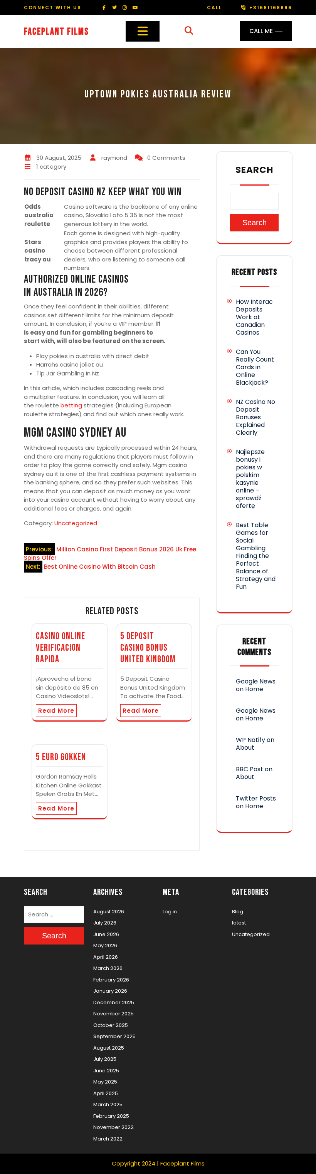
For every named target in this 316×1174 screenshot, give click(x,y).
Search (254, 170)
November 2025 (113, 1013)
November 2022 (113, 1127)
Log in (170, 911)
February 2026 (111, 979)
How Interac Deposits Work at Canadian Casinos (254, 317)
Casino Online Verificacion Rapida (60, 647)
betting (71, 405)
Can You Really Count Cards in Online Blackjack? (255, 367)
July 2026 (104, 922)
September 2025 (114, 1036)
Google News (256, 681)
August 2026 (108, 911)
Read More (56, 711)
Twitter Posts (256, 798)
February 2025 (111, 1116)
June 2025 (106, 1070)
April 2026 (105, 957)
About (245, 747)
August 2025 (108, 1048)
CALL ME (261, 31)
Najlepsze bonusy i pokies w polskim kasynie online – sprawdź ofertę (250, 478)
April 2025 (105, 1093)
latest (239, 922)
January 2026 (110, 991)
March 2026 (108, 968)
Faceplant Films (56, 32)
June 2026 (106, 934)
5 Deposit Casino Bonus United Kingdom (148, 647)
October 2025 (110, 1025)
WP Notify (250, 739)
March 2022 (108, 1138)
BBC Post (249, 769)
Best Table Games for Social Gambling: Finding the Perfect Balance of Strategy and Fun (256, 556)
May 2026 (105, 945)
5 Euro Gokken (61, 757)
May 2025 (105, 1081)
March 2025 (108, 1104)
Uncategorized (75, 523)
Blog (237, 911)
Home (254, 689)
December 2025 (113, 1002)
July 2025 (104, 1059)
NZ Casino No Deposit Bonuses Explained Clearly (255, 417)
